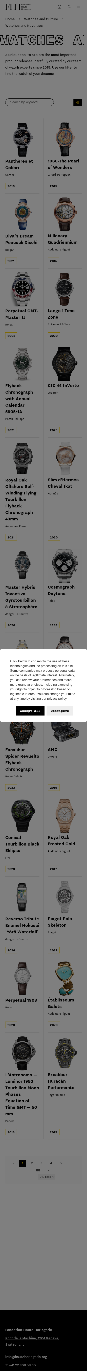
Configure (60, 711)
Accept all (30, 711)
